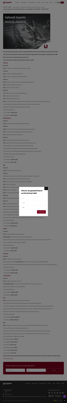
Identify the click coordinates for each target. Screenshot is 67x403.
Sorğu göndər (41, 211)
